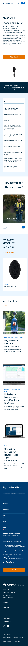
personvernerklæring (8, 562)
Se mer (5, 305)
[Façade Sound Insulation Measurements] (14, 336)
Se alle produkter (8, 252)
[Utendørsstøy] (14, 209)
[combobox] (14, 518)
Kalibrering (6, 607)
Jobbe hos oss (6, 618)
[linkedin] (4, 626)
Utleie (4, 610)
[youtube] (8, 626)
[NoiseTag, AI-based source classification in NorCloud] (14, 390)
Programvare (6, 605)
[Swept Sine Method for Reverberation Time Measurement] (14, 448)
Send (14, 570)
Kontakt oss (6, 615)
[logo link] (8, 3)
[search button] (18, 3)
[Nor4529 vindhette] (15, 274)
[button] (5, 227)
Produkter (5, 602)
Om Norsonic (6, 613)
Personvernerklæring (18, 637)
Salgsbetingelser (7, 637)
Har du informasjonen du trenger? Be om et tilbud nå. (14, 87)
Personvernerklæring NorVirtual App (11, 641)
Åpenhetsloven (7, 621)
